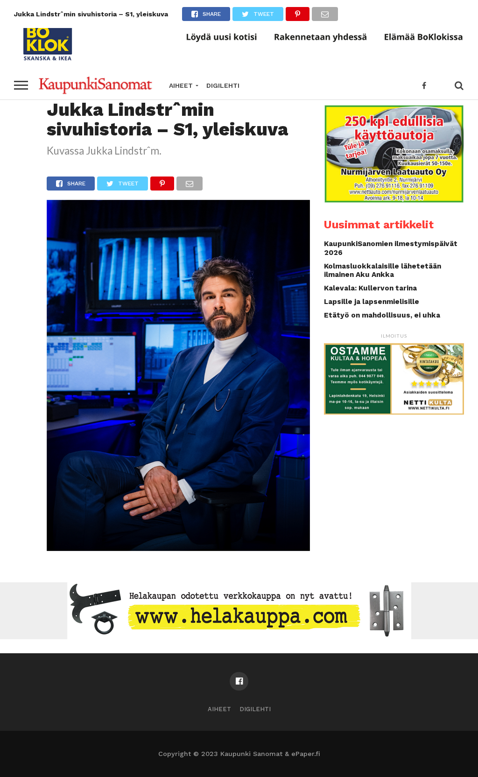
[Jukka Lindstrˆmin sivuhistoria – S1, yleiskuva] (178, 548)
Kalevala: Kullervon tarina (370, 288)
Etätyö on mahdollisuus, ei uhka (382, 315)
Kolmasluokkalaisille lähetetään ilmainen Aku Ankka (382, 270)
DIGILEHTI (222, 85)
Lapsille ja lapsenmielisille (371, 301)
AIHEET (181, 85)
